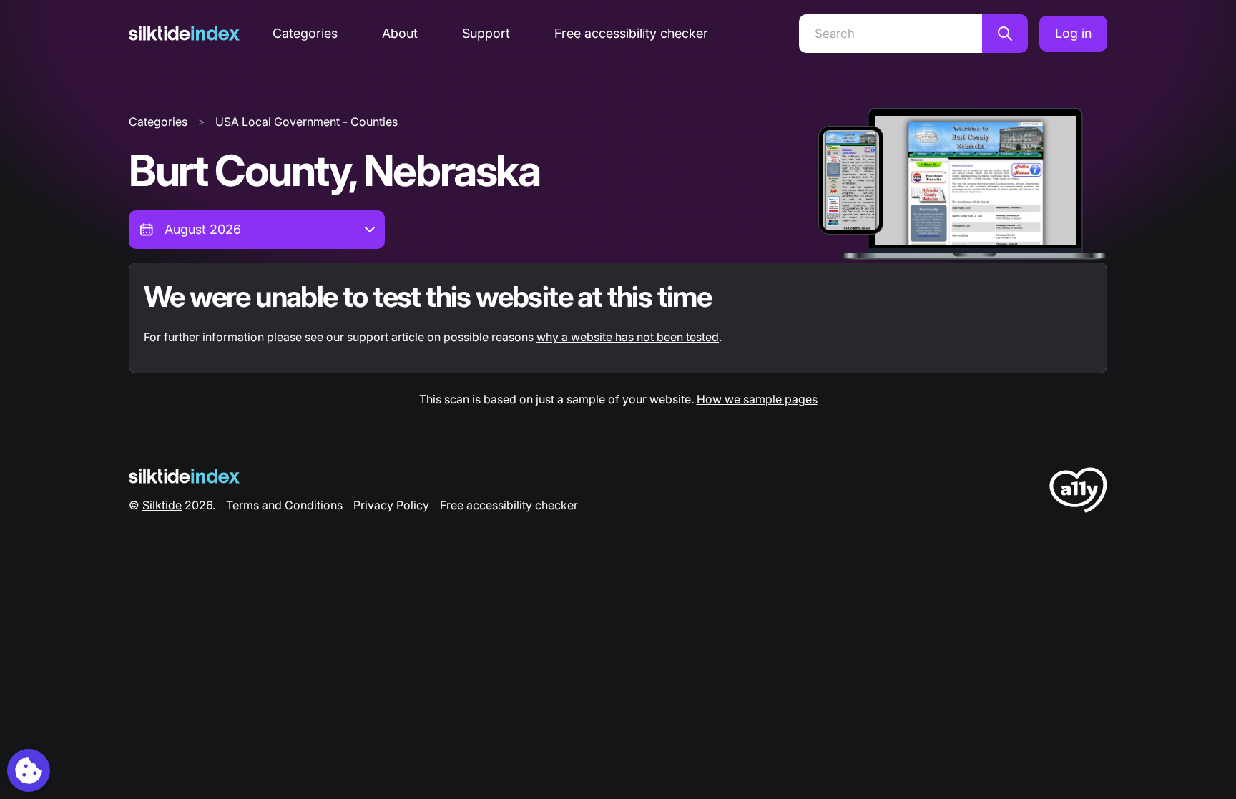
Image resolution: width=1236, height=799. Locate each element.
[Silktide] (184, 33)
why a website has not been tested (627, 337)
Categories (305, 33)
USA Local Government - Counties (306, 121)
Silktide (162, 505)
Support (486, 33)
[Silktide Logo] (184, 476)
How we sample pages (757, 399)
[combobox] (257, 229)
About (400, 33)
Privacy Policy (391, 505)
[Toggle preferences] (28, 770)
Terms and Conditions (284, 505)
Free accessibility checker (631, 33)
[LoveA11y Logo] (1078, 492)
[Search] (1005, 33)
